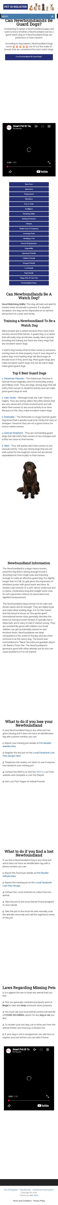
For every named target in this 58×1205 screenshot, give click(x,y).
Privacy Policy (39, 1201)
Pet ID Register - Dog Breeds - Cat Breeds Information (29, 1190)
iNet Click (33, 1195)
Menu (5, 16)
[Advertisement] (29, 92)
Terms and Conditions (22, 1201)
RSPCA (40, 772)
